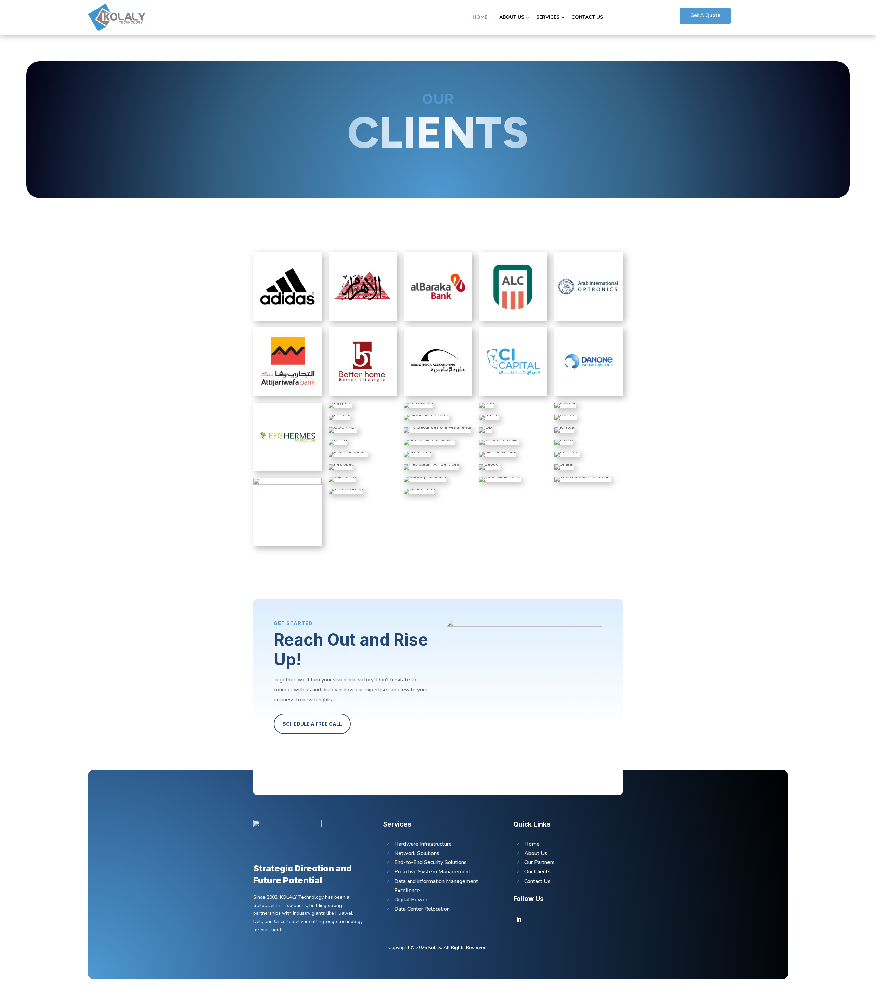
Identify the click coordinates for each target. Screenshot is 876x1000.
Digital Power (410, 900)
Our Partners (539, 862)
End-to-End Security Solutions (430, 862)
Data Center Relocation (422, 909)
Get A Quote (705, 15)
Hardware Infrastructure (423, 844)
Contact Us (587, 17)
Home (480, 17)
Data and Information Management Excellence (436, 886)
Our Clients (537, 871)
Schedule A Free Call (312, 724)
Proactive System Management (432, 871)
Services (547, 17)
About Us (511, 17)
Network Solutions (416, 853)
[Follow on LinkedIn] (518, 919)
